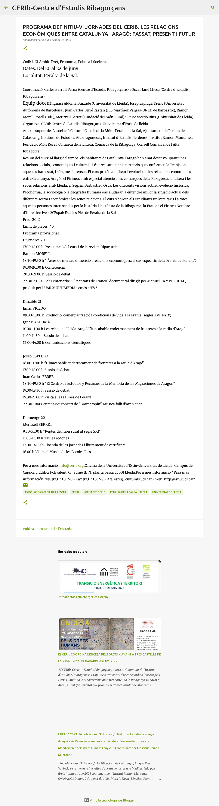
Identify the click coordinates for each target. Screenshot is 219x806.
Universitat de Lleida (166, 492)
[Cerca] (131, 8)
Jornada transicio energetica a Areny (83, 597)
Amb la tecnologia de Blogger (112, 800)
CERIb (75, 492)
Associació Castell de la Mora (46, 492)
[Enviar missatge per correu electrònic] (25, 487)
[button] (25, 48)
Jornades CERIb (94, 492)
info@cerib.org (71, 465)
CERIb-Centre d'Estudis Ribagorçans (68, 7)
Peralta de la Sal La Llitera (128, 492)
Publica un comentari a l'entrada (47, 528)
